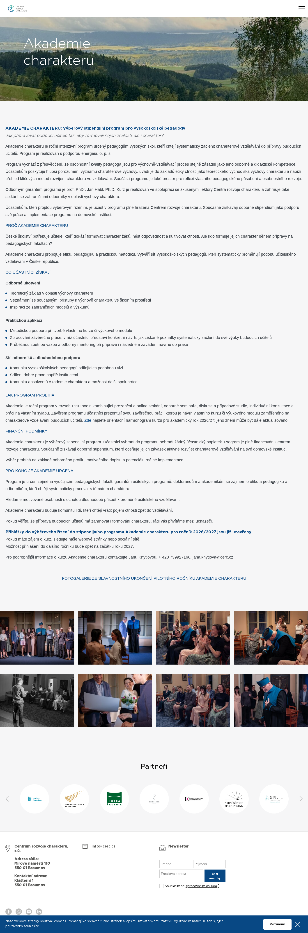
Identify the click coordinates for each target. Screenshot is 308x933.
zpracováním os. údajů (202, 886)
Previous (6, 798)
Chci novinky (215, 876)
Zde (87, 420)
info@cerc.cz (103, 846)
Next (301, 798)
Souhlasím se (192, 886)
